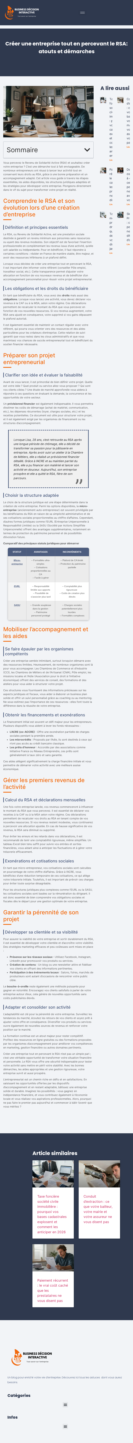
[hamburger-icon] (82, 12)
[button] (87, 150)
